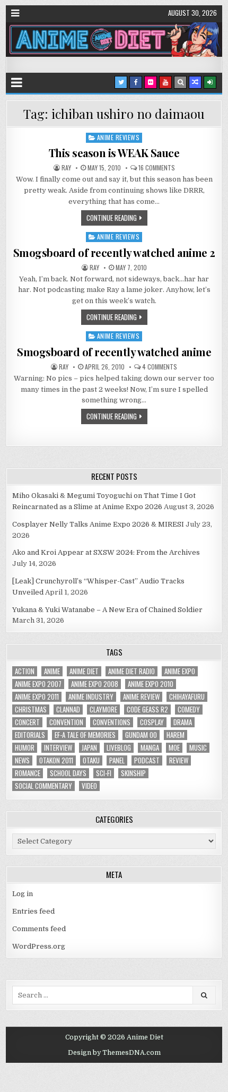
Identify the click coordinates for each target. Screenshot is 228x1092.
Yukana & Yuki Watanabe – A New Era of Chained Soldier (107, 610)
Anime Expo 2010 (150, 684)
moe (174, 748)
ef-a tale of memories (85, 735)
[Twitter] (121, 82)
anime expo (179, 671)
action (24, 671)
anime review (141, 697)
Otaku (91, 760)
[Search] (180, 82)
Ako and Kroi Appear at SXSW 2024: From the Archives (106, 552)
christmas (31, 709)
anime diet (84, 671)
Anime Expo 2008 (94, 684)
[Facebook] (135, 82)
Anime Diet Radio (131, 671)
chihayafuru (187, 697)
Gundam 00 (141, 735)
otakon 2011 (56, 760)
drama (182, 722)
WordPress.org (38, 946)
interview (58, 748)
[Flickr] (150, 82)
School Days (68, 773)
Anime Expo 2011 (37, 697)
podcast (147, 760)
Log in (22, 894)
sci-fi (103, 773)
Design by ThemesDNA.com (114, 1052)
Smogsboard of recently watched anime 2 (114, 252)
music (198, 748)
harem (175, 735)
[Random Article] (195, 82)
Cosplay (152, 722)
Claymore (103, 709)
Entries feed (33, 911)
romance (27, 773)
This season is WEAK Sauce (114, 152)
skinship (133, 773)
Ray (66, 168)
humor (24, 748)
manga (150, 748)
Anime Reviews (118, 137)
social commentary (43, 786)
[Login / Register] (210, 82)
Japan (89, 748)
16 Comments (156, 168)
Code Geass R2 (147, 709)
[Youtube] (165, 82)
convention (66, 722)
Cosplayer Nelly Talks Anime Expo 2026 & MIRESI (98, 524)
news (22, 760)
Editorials (30, 735)
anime (52, 671)
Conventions (111, 722)
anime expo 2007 (38, 684)
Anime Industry (90, 697)
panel (117, 760)
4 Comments (159, 367)
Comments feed (39, 929)
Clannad (68, 709)
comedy (189, 709)
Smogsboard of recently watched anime (114, 352)
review (178, 760)
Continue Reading (111, 217)
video (89, 786)
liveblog (119, 748)
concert (27, 722)
